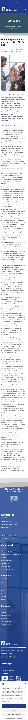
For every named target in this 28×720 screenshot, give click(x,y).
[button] (25, 683)
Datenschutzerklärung (11, 718)
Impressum (19, 718)
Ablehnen (14, 710)
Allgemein (4, 51)
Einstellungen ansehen (14, 714)
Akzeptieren (14, 706)
